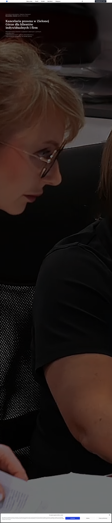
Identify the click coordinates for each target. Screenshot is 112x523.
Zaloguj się (57, 1)
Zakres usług (29, 1)
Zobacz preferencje (103, 518)
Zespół (36, 1)
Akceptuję (72, 518)
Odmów (87, 518)
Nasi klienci (50, 1)
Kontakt (43, 1)
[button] (109, 515)
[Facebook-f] (82, 1)
